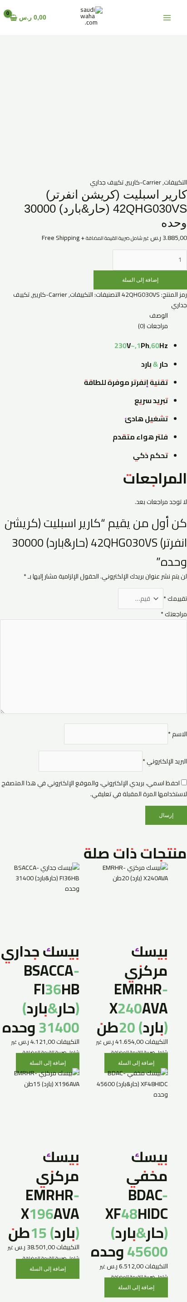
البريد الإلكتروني (165, 761)
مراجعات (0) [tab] (153, 326)
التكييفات (175, 182)
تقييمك (175, 598)
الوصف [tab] (158, 315)
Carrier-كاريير (143, 182)
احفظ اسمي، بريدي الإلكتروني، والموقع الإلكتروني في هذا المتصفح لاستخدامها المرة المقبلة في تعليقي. (94, 788)
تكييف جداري (106, 182)
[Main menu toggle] (166, 18)
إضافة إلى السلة (140, 280)
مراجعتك (174, 614)
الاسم (177, 734)
